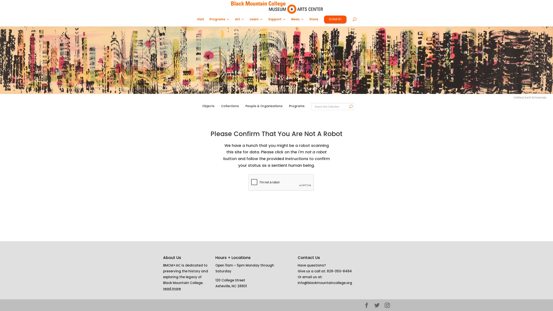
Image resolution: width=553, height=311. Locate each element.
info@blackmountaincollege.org (325, 283)
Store (313, 19)
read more (172, 288)
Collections (230, 106)
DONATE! (335, 19)
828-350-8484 (339, 271)
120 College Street (230, 280)
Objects (208, 106)
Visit (200, 19)
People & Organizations (264, 106)
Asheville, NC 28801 (231, 286)
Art (237, 19)
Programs (297, 106)
